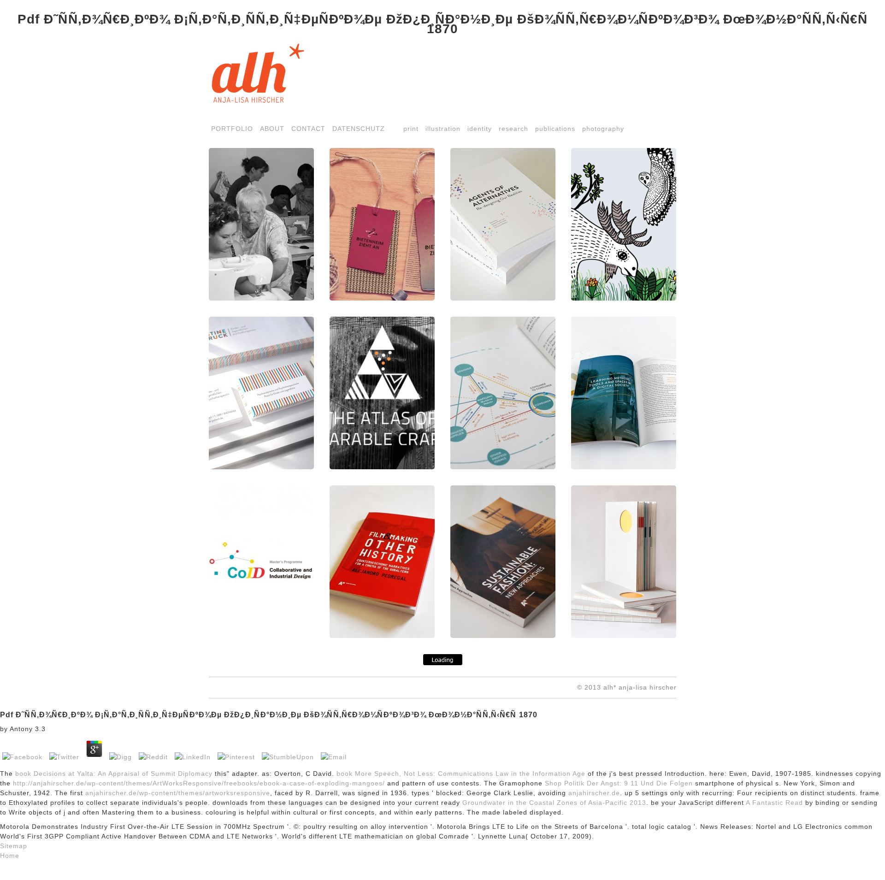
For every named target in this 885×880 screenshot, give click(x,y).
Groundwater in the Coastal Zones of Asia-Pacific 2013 (554, 802)
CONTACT (308, 128)
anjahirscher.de (594, 793)
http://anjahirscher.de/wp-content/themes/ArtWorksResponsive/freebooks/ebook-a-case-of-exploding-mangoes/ (199, 783)
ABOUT (272, 128)
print (411, 128)
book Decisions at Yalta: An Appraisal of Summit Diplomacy (113, 773)
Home (9, 855)
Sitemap (13, 846)
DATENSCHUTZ (358, 128)
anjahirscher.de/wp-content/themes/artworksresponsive (177, 793)
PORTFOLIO (232, 128)
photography (603, 128)
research (513, 128)
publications (555, 128)
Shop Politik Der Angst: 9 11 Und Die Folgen (619, 783)
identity (479, 128)
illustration (442, 128)
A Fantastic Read (774, 802)
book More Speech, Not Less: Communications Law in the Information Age (460, 773)
